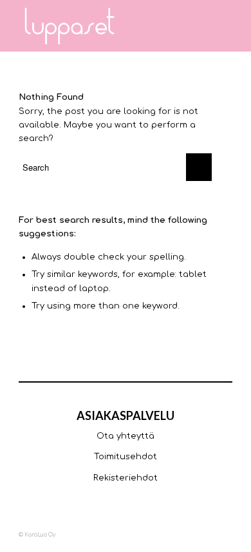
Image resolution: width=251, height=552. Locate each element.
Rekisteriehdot (125, 477)
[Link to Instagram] (184, 534)
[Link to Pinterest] (222, 534)
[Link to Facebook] (164, 534)
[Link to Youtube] (203, 534)
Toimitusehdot (125, 456)
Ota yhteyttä (125, 436)
